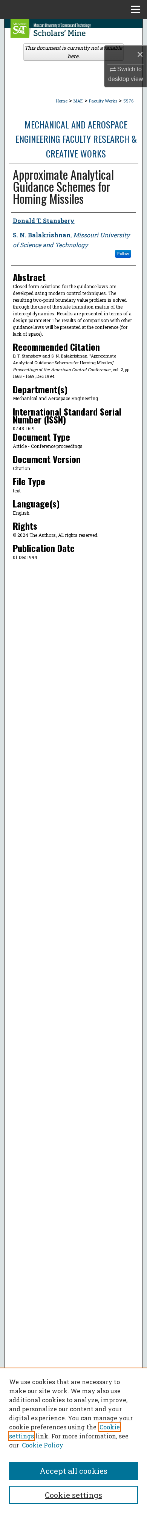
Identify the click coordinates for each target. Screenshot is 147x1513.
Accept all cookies (73, 1471)
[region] (73, 1440)
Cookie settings (73, 1495)
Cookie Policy (42, 1445)
